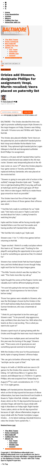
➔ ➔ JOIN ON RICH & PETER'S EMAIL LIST (19, 115)
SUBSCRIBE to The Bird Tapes (13, 57)
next (13, 425)
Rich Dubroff (8, 102)
